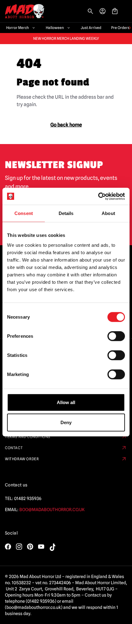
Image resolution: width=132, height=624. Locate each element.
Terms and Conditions (27, 436)
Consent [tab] (23, 213)
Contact (14, 447)
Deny (66, 422)
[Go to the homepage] (22, 11)
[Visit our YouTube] (41, 546)
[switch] (116, 336)
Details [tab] (66, 213)
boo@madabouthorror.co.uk (52, 509)
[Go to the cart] (114, 11)
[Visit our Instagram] (19, 546)
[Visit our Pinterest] (30, 546)
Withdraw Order (22, 459)
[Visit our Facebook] (8, 546)
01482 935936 (27, 498)
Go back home (66, 125)
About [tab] (108, 213)
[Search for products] (90, 11)
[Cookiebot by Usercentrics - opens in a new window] (98, 196)
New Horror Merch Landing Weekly (66, 38)
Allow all (66, 402)
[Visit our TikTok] (52, 547)
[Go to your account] (102, 11)
